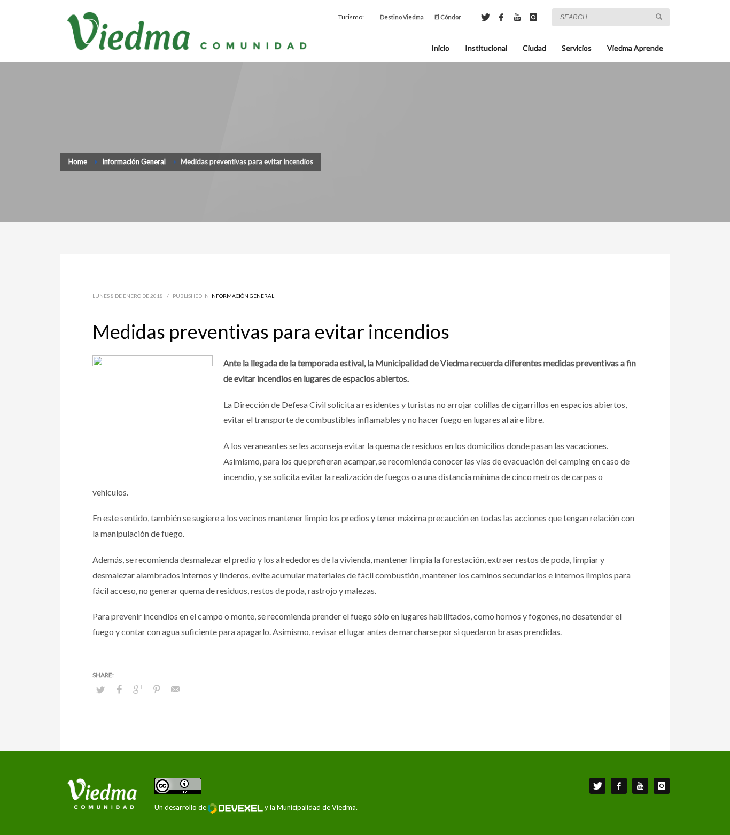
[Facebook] (501, 17)
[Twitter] (485, 17)
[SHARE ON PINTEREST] (157, 689)
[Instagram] (533, 17)
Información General (242, 295)
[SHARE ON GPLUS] (138, 689)
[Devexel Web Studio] (235, 808)
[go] (659, 16)
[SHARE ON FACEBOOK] (119, 689)
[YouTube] (517, 17)
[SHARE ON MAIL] (175, 689)
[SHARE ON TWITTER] (100, 690)
